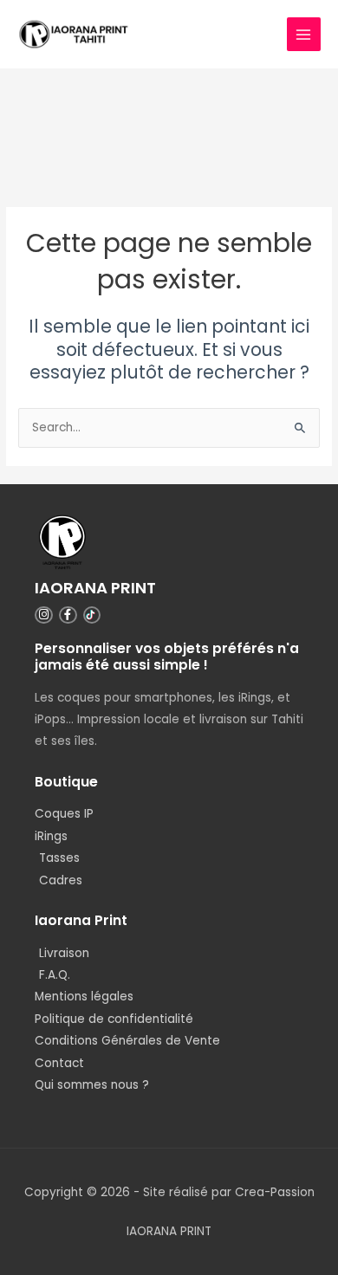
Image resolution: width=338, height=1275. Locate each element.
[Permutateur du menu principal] (304, 34)
